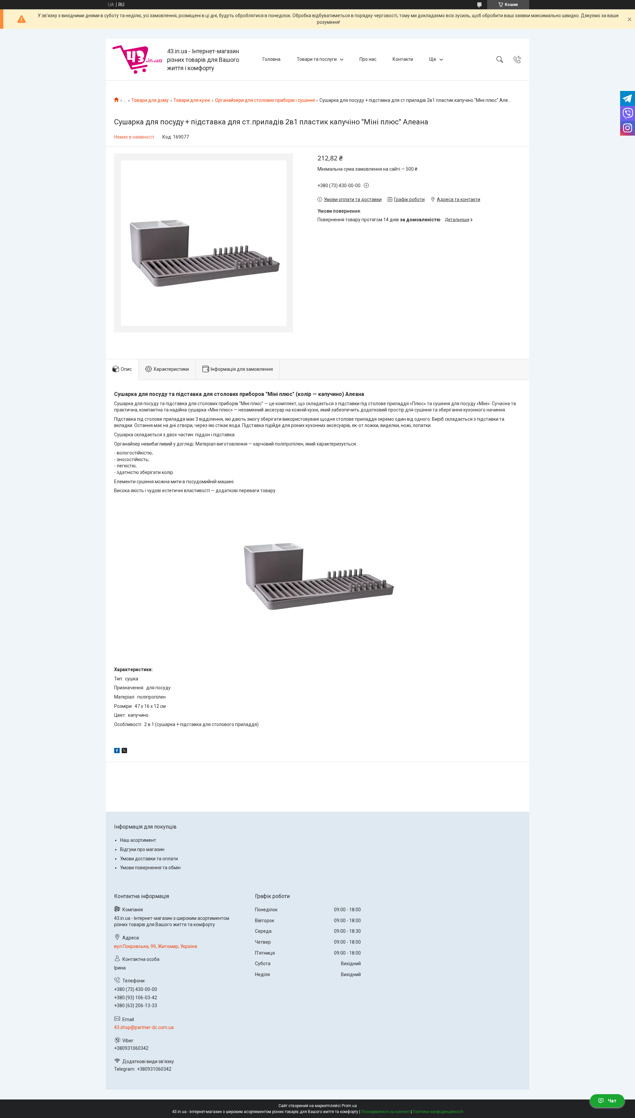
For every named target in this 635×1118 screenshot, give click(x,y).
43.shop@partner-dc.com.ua (144, 1027)
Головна (271, 59)
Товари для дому (150, 100)
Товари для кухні (191, 100)
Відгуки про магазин (142, 849)
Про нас (368, 59)
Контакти (403, 59)
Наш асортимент (138, 840)
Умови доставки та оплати (149, 858)
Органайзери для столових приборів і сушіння (265, 100)
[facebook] (117, 751)
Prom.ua (349, 1105)
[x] (124, 751)
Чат (612, 1100)
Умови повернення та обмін (150, 867)
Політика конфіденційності (438, 1111)
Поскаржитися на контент (385, 1111)
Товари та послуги (317, 59)
